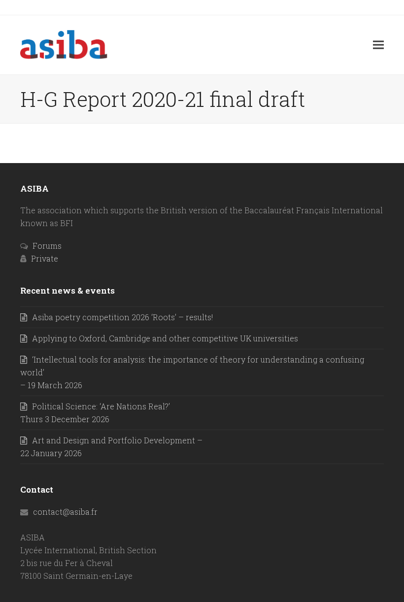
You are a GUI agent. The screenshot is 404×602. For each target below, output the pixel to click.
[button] (378, 44)
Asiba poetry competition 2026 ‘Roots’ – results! (122, 317)
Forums (47, 245)
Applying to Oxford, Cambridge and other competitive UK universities (165, 338)
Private (44, 258)
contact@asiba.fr (65, 511)
